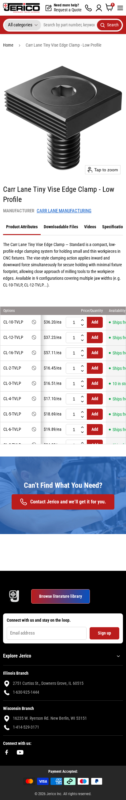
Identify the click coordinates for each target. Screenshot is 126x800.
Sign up (104, 633)
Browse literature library (60, 596)
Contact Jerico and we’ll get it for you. (68, 502)
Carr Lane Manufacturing (64, 211)
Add (94, 322)
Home (8, 45)
